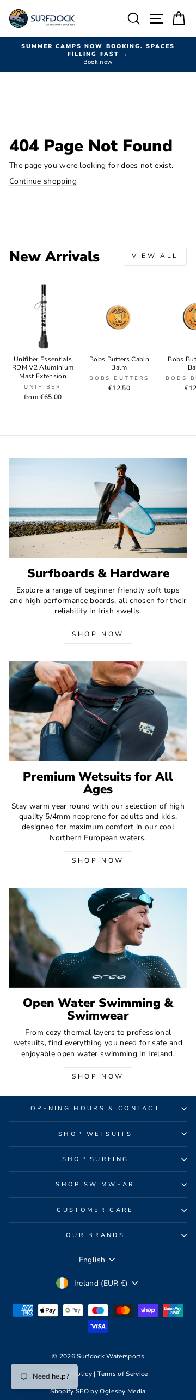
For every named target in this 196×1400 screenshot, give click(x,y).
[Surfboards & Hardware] (98, 508)
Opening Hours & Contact (95, 1108)
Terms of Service (122, 1373)
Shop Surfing (95, 1159)
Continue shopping (43, 181)
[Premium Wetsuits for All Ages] (98, 711)
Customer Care (95, 1210)
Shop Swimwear (95, 1184)
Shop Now (98, 634)
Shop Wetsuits (95, 1134)
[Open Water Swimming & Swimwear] (98, 938)
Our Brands (95, 1235)
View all (155, 255)
